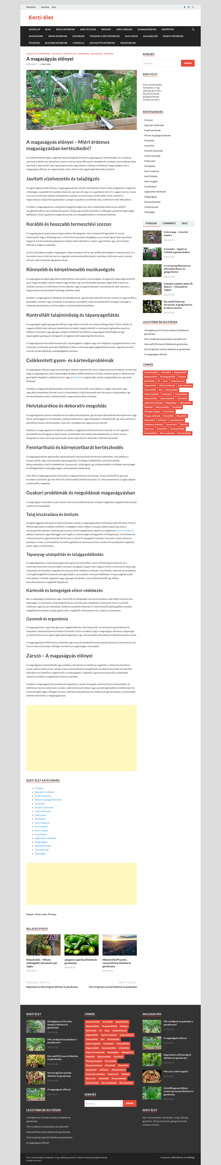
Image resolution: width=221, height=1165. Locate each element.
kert (161, 390)
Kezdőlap (45, 7)
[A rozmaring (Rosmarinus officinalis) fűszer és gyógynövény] (152, 265)
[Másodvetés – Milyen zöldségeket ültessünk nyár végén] (43, 945)
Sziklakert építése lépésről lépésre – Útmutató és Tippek (178, 286)
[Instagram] (193, 7)
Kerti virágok (124, 29)
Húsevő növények (173, 36)
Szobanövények (147, 29)
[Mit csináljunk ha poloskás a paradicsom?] (35, 1039)
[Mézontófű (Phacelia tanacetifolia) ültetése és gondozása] (120, 945)
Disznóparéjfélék (167, 376)
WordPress (177, 1157)
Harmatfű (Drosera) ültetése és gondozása (166, 344)
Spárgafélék (149, 420)
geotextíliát (76, 377)
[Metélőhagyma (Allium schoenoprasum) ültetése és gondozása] (152, 1088)
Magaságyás (150, 36)
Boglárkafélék (180, 372)
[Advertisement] (81, 738)
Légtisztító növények (102, 43)
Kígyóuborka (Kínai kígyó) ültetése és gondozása (177, 1056)
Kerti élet (41, 17)
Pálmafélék (168, 416)
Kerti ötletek (88, 29)
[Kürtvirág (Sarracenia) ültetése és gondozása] (35, 1073)
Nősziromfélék (162, 407)
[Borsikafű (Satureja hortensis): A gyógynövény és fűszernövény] (152, 301)
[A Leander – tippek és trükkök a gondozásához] (152, 249)
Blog (54, 7)
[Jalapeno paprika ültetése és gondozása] (81, 945)
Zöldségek (78, 36)
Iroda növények (57, 36)
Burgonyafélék (150, 376)
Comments (169, 223)
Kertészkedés (172, 390)
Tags (184, 223)
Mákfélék (148, 407)
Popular (151, 223)
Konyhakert (36, 36)
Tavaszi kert (171, 424)
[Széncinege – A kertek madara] (152, 232)
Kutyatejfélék (181, 394)
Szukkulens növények (153, 424)
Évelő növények (65, 29)
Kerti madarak (42, 822)
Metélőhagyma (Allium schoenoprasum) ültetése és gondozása (178, 1091)
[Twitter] (188, 7)
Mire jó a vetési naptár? (176, 1071)
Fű (159, 381)
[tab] (151, 224)
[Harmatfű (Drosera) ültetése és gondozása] (35, 1056)
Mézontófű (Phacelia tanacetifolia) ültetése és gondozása (117, 963)
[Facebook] (184, 7)
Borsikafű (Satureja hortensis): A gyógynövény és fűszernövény (178, 304)
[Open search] (193, 29)
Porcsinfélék (168, 411)
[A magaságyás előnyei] (35, 1089)
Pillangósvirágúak (152, 411)
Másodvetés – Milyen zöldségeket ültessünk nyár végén (41, 963)
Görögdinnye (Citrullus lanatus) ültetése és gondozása (59, 1024)
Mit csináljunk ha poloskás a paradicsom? (165, 338)
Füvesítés (34, 43)
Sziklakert (162, 420)
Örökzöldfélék (150, 433)
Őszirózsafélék (184, 433)
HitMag (190, 1157)
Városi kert (149, 429)
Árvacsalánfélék (177, 429)
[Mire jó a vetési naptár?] (152, 1071)
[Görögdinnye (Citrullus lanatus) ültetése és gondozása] (35, 1021)
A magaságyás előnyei (155, 354)
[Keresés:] (169, 63)
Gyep (165, 381)
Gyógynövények (178, 381)
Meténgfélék (185, 403)
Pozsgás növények (152, 416)
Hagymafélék (150, 385)
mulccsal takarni (125, 530)
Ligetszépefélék (167, 398)
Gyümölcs (78, 43)
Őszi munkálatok (167, 433)
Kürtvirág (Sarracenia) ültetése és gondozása (167, 349)
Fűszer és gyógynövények (105, 36)
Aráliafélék (166, 372)
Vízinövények (128, 43)
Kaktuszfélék (150, 390)
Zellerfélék (162, 429)
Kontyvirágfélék (151, 394)
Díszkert (106, 29)
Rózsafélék (181, 416)
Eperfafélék (149, 381)
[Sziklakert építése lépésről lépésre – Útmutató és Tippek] (152, 283)
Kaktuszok (131, 36)
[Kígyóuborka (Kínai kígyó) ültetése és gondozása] (152, 1055)
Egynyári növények (56, 43)
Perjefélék (176, 407)
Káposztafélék (150, 398)
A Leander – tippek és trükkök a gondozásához (177, 250)
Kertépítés (167, 29)
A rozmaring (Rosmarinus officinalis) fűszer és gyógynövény (177, 268)
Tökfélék (183, 424)
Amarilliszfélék (151, 372)
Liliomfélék (182, 398)
